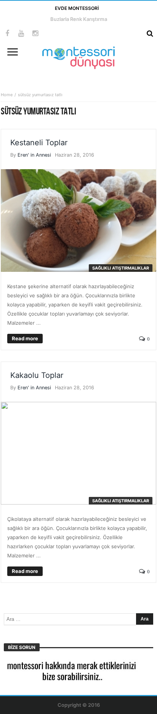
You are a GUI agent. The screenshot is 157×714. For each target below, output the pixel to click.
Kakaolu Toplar (36, 375)
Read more (25, 338)
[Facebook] (7, 34)
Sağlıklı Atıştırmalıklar (120, 268)
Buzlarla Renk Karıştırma (78, 19)
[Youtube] (21, 34)
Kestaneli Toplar (38, 142)
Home (7, 94)
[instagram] (35, 34)
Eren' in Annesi (34, 155)
